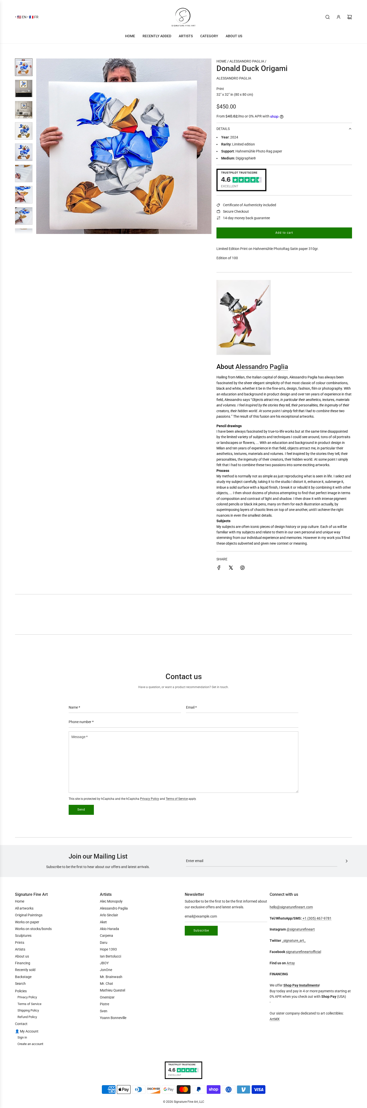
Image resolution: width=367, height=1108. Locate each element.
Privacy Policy (149, 799)
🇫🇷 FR (33, 17)
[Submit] (346, 861)
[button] (43, 146)
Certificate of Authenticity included (249, 205)
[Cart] (349, 16)
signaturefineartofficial (303, 952)
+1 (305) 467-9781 (317, 918)
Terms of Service (177, 799)
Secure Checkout (236, 211)
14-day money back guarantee (246, 218)
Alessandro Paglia (233, 78)
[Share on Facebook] (218, 568)
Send (81, 809)
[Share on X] (230, 568)
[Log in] (338, 16)
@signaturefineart (301, 929)
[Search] (327, 16)
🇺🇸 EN (21, 17)
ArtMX (275, 1019)
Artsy (291, 963)
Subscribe (201, 930)
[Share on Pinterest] (242, 568)
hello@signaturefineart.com (291, 907)
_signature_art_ (294, 941)
